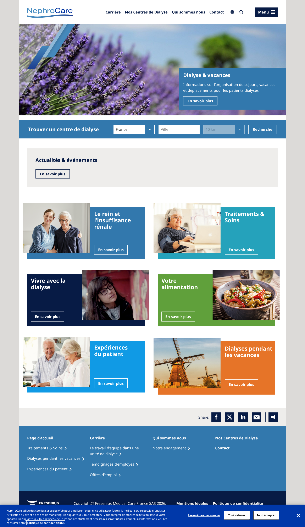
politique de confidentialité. (46, 523)
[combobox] (161, 129)
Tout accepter (266, 515)
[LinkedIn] (243, 417)
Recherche (262, 129)
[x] (229, 417)
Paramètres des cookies (204, 515)
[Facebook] (216, 417)
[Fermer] (298, 515)
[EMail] (256, 417)
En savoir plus (200, 100)
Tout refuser (236, 515)
